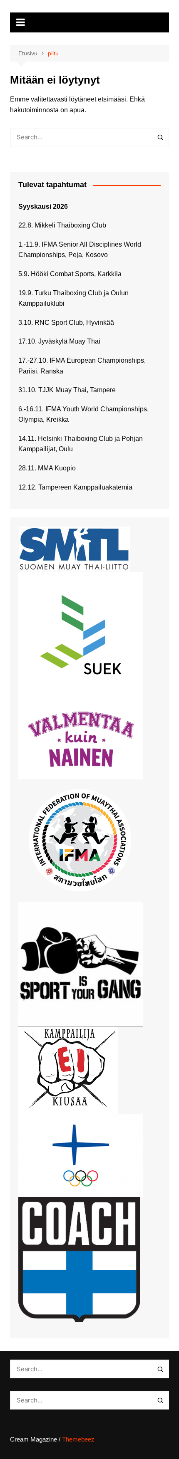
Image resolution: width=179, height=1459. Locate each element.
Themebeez (78, 1439)
